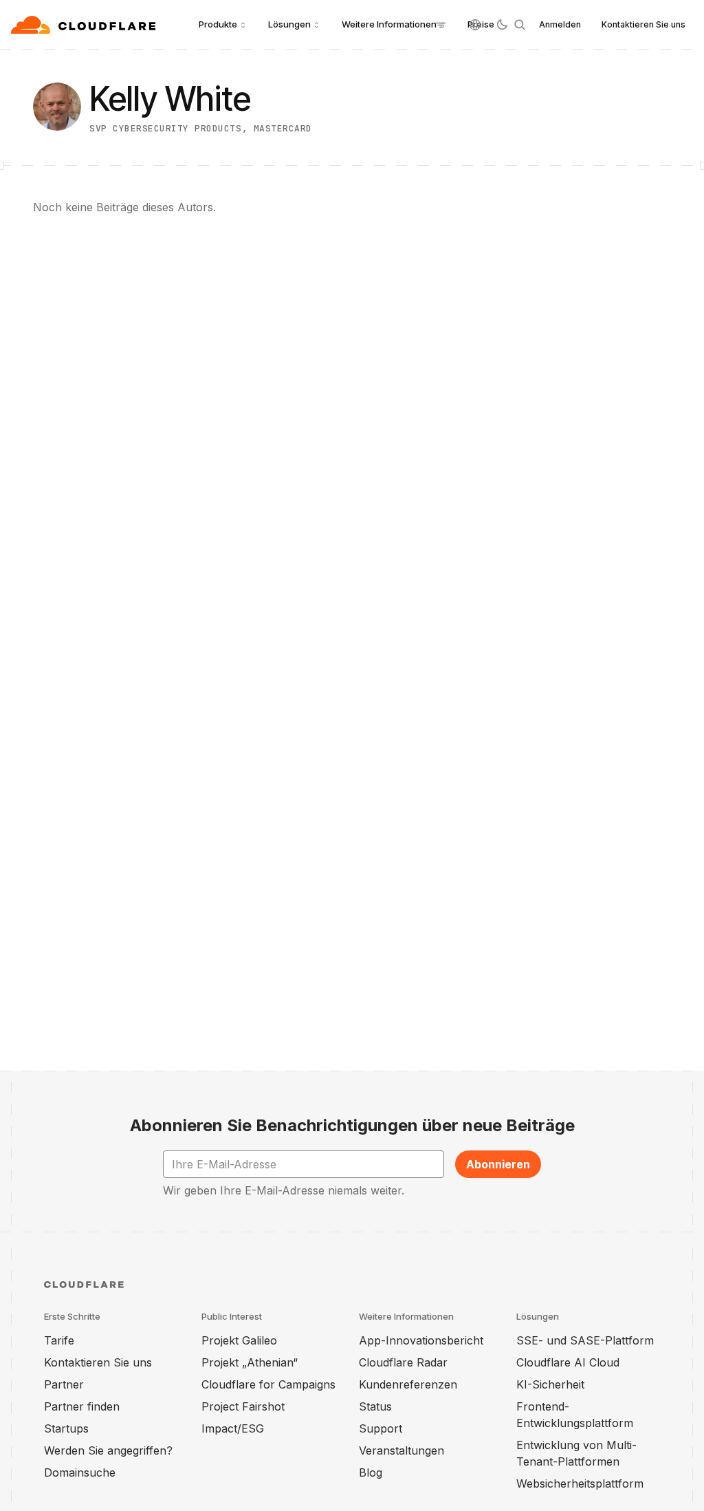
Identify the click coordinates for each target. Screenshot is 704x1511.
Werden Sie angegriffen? (108, 1450)
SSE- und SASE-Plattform (585, 1340)
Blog (370, 1472)
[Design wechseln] (502, 25)
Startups (66, 1428)
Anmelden (560, 24)
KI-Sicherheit (550, 1384)
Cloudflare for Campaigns (268, 1384)
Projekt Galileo (239, 1340)
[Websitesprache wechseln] (475, 24)
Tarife (59, 1340)
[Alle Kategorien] (440, 25)
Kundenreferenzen (408, 1384)
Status (375, 1406)
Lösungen (289, 24)
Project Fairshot (243, 1406)
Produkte (218, 24)
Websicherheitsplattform (580, 1483)
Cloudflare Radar (403, 1362)
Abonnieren (498, 1164)
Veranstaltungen (401, 1450)
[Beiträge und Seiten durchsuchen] (520, 25)
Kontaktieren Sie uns (643, 24)
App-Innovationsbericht (421, 1340)
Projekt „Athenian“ (249, 1362)
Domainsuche (80, 1472)
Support (380, 1428)
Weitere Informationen (389, 24)
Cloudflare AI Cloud (567, 1362)
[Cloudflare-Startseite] (85, 25)
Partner (64, 1384)
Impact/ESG (232, 1428)
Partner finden (82, 1406)
